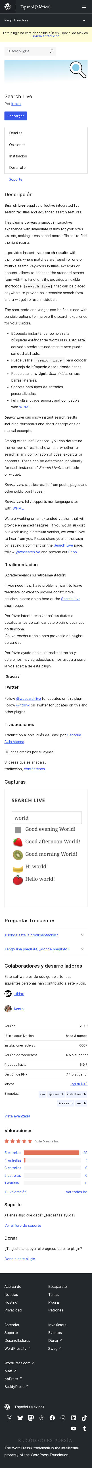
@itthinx (23, 705)
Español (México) (29, 1407)
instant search (76, 1094)
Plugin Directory (16, 20)
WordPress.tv (17, 1348)
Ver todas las (77, 1192)
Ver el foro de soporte (22, 1225)
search (81, 1103)
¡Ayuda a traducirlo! (46, 36)
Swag (55, 1348)
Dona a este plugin (19, 1259)
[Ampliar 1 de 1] (81, 795)
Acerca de (12, 1286)
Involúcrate (57, 1325)
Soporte (15, 179)
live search (66, 1103)
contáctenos (34, 769)
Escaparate (57, 1286)
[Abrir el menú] (85, 6)
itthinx (16, 103)
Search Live (63, 545)
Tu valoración (15, 1192)
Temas (53, 1294)
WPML (24, 407)
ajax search (56, 1094)
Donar (55, 1340)
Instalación (18, 156)
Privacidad (13, 1310)
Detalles (15, 133)
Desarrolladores (17, 1340)
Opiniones (17, 144)
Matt (10, 1371)
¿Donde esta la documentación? (31, 935)
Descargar (15, 116)
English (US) (79, 1084)
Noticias (11, 1294)
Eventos (55, 1332)
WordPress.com (19, 1363)
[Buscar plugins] (51, 51)
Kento (19, 1009)
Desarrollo (17, 167)
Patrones (55, 1310)
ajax (42, 1094)
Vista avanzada (17, 1116)
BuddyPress (16, 1386)
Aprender (11, 1325)
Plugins (54, 1302)
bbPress (13, 1379)
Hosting (10, 1302)
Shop (72, 552)
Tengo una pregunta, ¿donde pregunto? (36, 949)
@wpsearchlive (28, 552)
